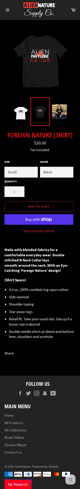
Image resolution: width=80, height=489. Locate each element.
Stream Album (15, 444)
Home (9, 415)
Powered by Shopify (45, 466)
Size (7, 161)
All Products (13, 422)
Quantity (10, 181)
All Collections (15, 430)
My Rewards (18, 484)
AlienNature (23, 466)
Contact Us (13, 452)
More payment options (39, 230)
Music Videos (14, 437)
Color (44, 161)
